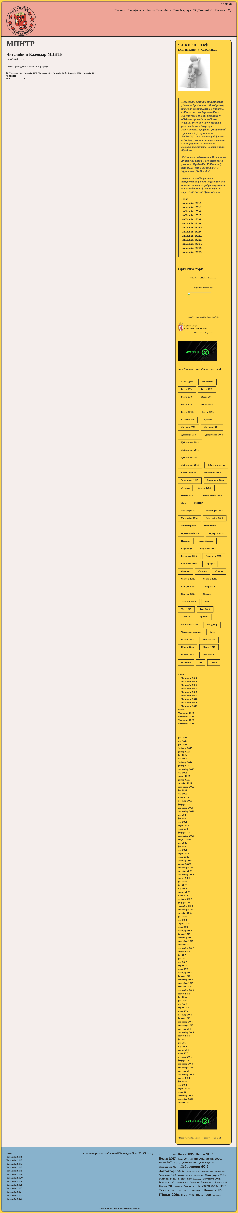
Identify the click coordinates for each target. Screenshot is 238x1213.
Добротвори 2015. (190, 442)
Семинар (185, 571)
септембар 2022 (186, 787)
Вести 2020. (187, 412)
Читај (212, 632)
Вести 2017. (207, 397)
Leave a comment (17, 79)
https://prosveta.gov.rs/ (203, 333)
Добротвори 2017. (190, 458)
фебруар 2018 (185, 931)
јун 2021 (182, 818)
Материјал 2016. (189, 518)
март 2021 (183, 829)
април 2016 (184, 1008)
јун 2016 (182, 1001)
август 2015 (184, 1036)
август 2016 (184, 994)
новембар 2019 (185, 868)
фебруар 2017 (185, 973)
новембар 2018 (185, 910)
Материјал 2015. (214, 511)
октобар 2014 (185, 1071)
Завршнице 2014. (212, 473)
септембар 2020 (186, 836)
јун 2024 (182, 755)
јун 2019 (182, 885)
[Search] (229, 10)
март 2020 (183, 857)
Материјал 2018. (214, 518)
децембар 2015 (185, 1022)
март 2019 (183, 896)
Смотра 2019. (188, 594)
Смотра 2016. (210, 579)
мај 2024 (182, 759)
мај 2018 (182, 920)
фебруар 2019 (185, 899)
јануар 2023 (184, 780)
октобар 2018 (185, 913)
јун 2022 (182, 790)
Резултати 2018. (214, 556)
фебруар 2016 (185, 1015)
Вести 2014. (187, 389)
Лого (183, 503)
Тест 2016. (205, 609)
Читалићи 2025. (191, 248)
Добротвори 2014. (214, 435)
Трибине (204, 617)
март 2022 (183, 797)
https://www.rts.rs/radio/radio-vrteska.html (199, 369)
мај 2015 (182, 1046)
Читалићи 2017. (30, 73)
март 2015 (183, 1053)
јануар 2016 (184, 1018)
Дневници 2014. (212, 427)
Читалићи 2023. (191, 240)
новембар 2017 (185, 941)
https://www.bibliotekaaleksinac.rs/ (203, 278)
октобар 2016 (185, 987)
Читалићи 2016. (16, 73)
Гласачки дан (187, 420)
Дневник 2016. (188, 427)
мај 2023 (182, 773)
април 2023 (184, 776)
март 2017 (183, 969)
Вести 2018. (187, 404)
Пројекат (185, 541)
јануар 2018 (184, 934)
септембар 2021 (186, 811)
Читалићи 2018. (45, 73)
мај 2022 (182, 794)
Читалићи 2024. (191, 244)
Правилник (210, 526)
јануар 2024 (184, 766)
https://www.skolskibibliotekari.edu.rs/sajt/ (203, 317)
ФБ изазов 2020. (189, 624)
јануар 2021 (184, 833)
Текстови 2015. (188, 602)
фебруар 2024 (185, 762)
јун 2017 (182, 959)
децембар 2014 (185, 1064)
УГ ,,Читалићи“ (202, 10)
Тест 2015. (186, 609)
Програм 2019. (216, 533)
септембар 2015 (186, 1032)
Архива (182, 675)
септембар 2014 (186, 1075)
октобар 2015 (185, 1029)
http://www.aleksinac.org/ (203, 287)
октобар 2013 (184, 1103)
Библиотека (207, 382)
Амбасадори (187, 382)
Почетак (120, 10)
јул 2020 (182, 843)
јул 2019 (182, 882)
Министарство (188, 526)
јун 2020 (182, 846)
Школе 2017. (209, 647)
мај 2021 (182, 822)
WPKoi (136, 1209)
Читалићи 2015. (191, 207)
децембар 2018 (185, 906)
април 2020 (184, 854)
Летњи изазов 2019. (212, 496)
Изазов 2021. (187, 496)
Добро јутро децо (216, 465)
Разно (184, 199)
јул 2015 (182, 1039)
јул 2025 (182, 745)
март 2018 (183, 927)
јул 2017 (182, 955)
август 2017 (184, 952)
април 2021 (184, 825)
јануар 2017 (184, 976)
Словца (219, 571)
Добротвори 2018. (190, 465)
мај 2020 (183, 850)
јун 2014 (182, 1081)
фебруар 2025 (185, 748)
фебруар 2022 (185, 801)
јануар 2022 (184, 804)
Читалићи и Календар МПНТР (34, 55)
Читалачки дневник (191, 632)
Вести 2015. (207, 389)
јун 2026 (182, 738)
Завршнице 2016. (215, 480)
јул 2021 (182, 815)
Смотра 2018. (210, 587)
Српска (207, 594)
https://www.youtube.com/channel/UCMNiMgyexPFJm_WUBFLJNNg (118, 1153)
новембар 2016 (185, 983)
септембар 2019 (186, 875)
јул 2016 (182, 997)
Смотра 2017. (188, 587)
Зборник (185, 488)
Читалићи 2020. (75, 73)
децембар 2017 (185, 938)
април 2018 (184, 924)
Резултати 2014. (208, 549)
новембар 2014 (185, 1067)
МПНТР (12, 76)
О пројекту (134, 10)
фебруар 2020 (185, 861)
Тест (207, 602)
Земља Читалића (157, 10)
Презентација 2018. (191, 533)
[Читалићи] (21, 21)
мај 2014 (182, 1085)
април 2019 (184, 892)
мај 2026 (182, 741)
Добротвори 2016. (190, 450)
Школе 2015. (208, 640)
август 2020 (184, 839)
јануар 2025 (184, 752)
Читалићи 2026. (191, 252)
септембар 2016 (186, 990)
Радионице (186, 549)
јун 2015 (182, 1043)
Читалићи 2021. (89, 73)
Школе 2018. (187, 655)
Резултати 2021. (189, 564)
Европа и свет (188, 473)
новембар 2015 (185, 1025)
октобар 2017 (184, 945)
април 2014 (184, 1088)
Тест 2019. (186, 617)
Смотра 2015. (188, 579)
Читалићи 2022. (191, 236)
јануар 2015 (184, 1060)
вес (200, 662)
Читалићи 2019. (60, 73)
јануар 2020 (184, 864)
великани (186, 662)
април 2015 (184, 1050)
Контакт (220, 10)
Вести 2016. (187, 397)
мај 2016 (182, 1004)
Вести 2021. (208, 412)
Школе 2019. (209, 655)
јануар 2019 (184, 903)
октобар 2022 (185, 783)
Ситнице (202, 571)
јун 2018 (182, 917)
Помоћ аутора (182, 10)
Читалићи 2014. (191, 203)
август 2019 (184, 878)
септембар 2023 (186, 769)
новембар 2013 (185, 1099)
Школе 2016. (187, 647)
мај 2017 (182, 962)
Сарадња (210, 564)
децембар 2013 (185, 1096)
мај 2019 (182, 889)
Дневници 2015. (189, 435)
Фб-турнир (212, 624)
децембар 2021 (185, 808)
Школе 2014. (187, 640)
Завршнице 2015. (189, 480)
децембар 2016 (185, 980)
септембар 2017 (186, 948)
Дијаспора (208, 420)
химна (213, 662)
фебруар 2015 (185, 1057)
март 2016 (183, 1011)
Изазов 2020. (204, 488)
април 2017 (183, 966)
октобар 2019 (185, 871)
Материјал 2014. (189, 511)
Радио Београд (206, 541)
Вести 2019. (207, 404)
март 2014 (183, 1092)
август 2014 (184, 1078)
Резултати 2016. (189, 556)
